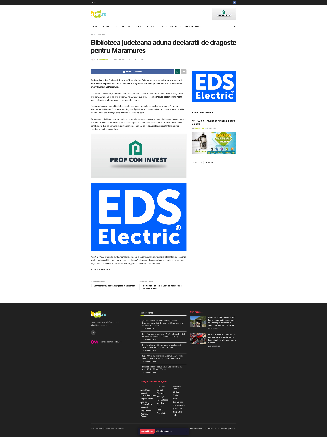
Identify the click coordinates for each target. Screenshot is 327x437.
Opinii (159, 406)
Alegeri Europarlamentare (148, 394)
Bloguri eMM (146, 411)
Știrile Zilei (177, 409)
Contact (93, 2)
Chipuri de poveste (145, 415)
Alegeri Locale (147, 399)
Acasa (96, 27)
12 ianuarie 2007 (119, 59)
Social (175, 395)
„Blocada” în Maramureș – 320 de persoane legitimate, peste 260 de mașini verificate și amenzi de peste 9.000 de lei (163, 323)
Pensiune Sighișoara (227, 429)
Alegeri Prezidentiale (146, 403)
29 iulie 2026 (211, 128)
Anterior (198, 162)
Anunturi (144, 407)
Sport (139, 27)
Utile (162, 27)
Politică (150, 27)
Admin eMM (103, 59)
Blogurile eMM (192, 27)
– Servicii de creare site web (110, 342)
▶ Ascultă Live (147, 431)
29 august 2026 (150, 329)
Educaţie (160, 397)
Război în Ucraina (177, 388)
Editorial (175, 27)
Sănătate (176, 392)
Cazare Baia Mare (211, 429)
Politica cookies (196, 429)
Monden (160, 403)
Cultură (160, 390)
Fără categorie (163, 400)
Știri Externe (178, 402)
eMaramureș (199, 128)
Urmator (209, 162)
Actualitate (109, 27)
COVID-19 (161, 387)
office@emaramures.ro (100, 325)
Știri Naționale (179, 405)
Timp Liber (125, 27)
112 (142, 387)
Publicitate (161, 413)
